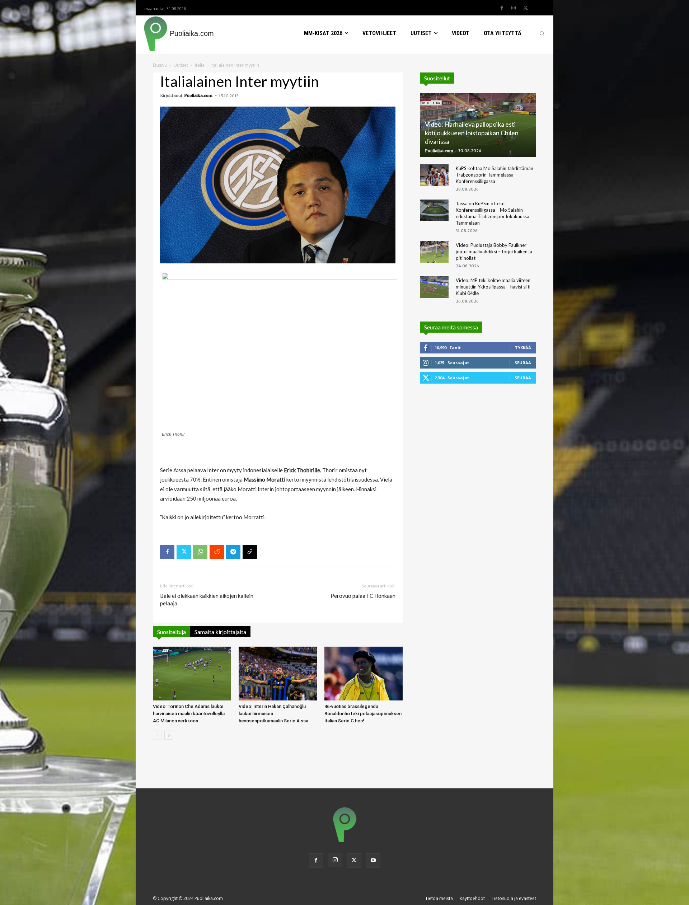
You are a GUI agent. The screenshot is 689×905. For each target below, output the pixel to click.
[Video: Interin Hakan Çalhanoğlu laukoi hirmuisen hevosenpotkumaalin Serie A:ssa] (278, 673)
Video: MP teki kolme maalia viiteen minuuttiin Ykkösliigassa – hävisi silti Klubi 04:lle (493, 286)
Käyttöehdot (472, 898)
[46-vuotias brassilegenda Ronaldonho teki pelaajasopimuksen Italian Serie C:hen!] (363, 673)
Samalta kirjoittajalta (220, 631)
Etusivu (160, 65)
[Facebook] (502, 8)
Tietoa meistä (439, 898)
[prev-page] (157, 735)
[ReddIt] (217, 552)
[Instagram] (513, 8)
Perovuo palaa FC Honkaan (363, 595)
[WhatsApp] (200, 552)
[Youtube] (373, 860)
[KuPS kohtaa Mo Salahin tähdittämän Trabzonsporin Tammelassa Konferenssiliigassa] (434, 175)
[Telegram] (233, 552)
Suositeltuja (171, 631)
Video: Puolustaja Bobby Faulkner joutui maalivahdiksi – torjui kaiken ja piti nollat (494, 251)
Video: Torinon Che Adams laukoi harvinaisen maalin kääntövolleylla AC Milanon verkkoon (189, 713)
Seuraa (523, 362)
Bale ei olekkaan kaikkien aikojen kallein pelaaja (206, 599)
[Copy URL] (250, 552)
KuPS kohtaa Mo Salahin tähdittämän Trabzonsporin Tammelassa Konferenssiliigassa (494, 174)
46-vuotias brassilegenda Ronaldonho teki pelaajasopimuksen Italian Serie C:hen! (363, 713)
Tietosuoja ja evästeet (514, 898)
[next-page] (168, 735)
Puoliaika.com (198, 95)
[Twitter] (525, 8)
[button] (542, 33)
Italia (200, 65)
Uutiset (181, 65)
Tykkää (523, 347)
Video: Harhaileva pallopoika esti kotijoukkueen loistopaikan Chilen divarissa (472, 132)
